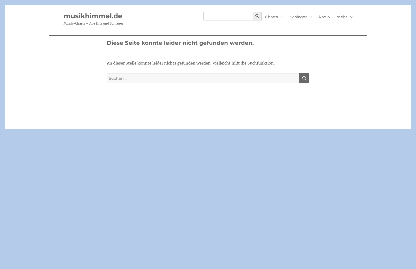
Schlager (298, 17)
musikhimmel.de (93, 16)
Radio (324, 17)
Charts (271, 17)
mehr (342, 17)
